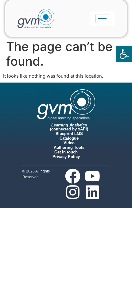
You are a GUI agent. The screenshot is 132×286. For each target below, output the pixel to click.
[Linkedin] (92, 192)
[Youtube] (92, 176)
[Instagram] (72, 192)
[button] (124, 54)
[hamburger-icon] (102, 18)
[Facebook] (72, 176)
